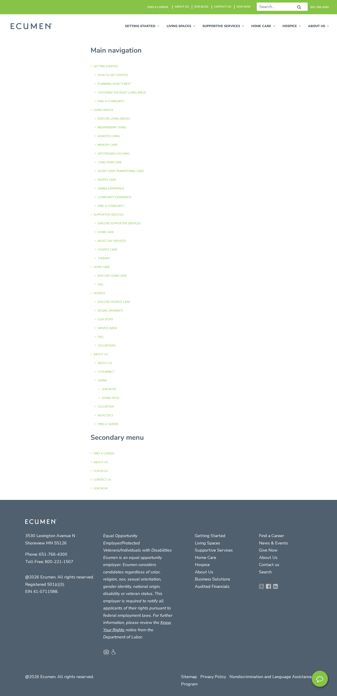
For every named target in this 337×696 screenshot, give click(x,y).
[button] (299, 7)
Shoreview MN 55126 (46, 543)
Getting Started (210, 535)
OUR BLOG (201, 6)
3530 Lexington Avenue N (50, 535)
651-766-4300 (319, 7)
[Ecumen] (30, 26)
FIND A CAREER (157, 7)
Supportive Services (214, 550)
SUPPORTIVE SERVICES (221, 26)
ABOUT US (182, 6)
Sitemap (189, 676)
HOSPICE (289, 26)
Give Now (268, 550)
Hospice (202, 564)
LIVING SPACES (179, 26)
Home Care (261, 26)
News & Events (273, 543)
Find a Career (271, 535)
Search (265, 572)
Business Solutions (212, 579)
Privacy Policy (213, 676)
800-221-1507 (59, 561)
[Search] (280, 7)
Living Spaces (207, 543)
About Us (204, 572)
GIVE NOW (244, 6)
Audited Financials (212, 586)
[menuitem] (158, 7)
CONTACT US (222, 6)
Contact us (269, 564)
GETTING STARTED (140, 26)
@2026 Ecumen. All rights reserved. (59, 676)
